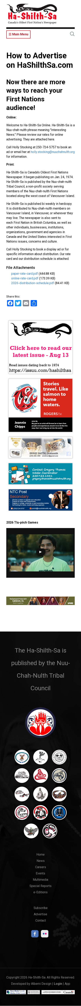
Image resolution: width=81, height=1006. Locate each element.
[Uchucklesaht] (31, 833)
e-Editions (40, 892)
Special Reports (40, 886)
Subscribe (41, 908)
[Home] (32, 13)
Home (40, 854)
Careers (40, 867)
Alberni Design (41, 984)
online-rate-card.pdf (24, 278)
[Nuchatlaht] (59, 796)
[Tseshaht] (59, 814)
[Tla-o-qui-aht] (22, 814)
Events (40, 873)
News (41, 861)
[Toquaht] (41, 814)
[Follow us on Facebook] (35, 935)
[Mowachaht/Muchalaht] (41, 796)
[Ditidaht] (41, 759)
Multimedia (40, 880)
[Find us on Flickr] (44, 935)
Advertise (40, 914)
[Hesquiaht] (22, 777)
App (67, 984)
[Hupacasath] (41, 777)
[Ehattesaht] (59, 759)
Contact (40, 920)
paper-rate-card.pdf (24, 274)
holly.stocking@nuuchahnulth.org (53, 152)
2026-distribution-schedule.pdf (32, 283)
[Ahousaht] (22, 759)
